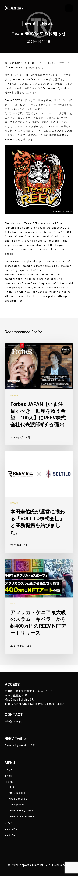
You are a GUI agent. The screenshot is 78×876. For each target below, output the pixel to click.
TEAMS (9, 782)
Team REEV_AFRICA (22, 816)
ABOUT (9, 776)
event (30, 23)
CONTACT (11, 834)
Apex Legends (18, 799)
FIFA (11, 787)
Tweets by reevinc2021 (20, 745)
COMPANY (11, 829)
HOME (8, 770)
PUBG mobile (17, 793)
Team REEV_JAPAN (21, 810)
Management (17, 804)
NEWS (8, 823)
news (47, 23)
